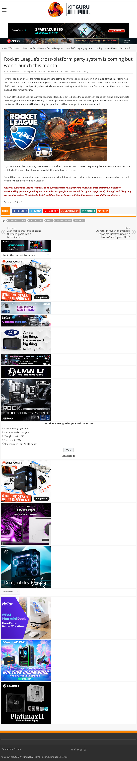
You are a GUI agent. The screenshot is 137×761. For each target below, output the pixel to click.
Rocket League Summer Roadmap (35, 96)
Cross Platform (17, 220)
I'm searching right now (16, 428)
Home (4, 48)
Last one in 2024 (13, 440)
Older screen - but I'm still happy (21, 443)
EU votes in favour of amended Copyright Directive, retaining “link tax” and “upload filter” (113, 233)
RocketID (79, 220)
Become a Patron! (13, 202)
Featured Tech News (33, 48)
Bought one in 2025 (14, 436)
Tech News (15, 48)
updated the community (25, 166)
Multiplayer (36, 220)
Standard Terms (59, 756)
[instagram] (84, 750)
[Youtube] (81, 750)
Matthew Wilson (14, 71)
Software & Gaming (79, 71)
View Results (68, 455)
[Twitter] (78, 750)
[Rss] (72, 750)
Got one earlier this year (17, 432)
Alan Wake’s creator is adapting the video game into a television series (24, 233)
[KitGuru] (68, 8)
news (48, 220)
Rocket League (63, 220)
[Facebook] (75, 750)
